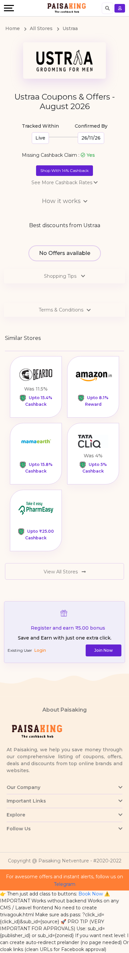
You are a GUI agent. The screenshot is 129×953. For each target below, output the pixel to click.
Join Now (103, 650)
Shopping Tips (61, 276)
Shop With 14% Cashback (64, 170)
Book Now (90, 894)
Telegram (64, 884)
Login (40, 650)
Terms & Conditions (61, 310)
